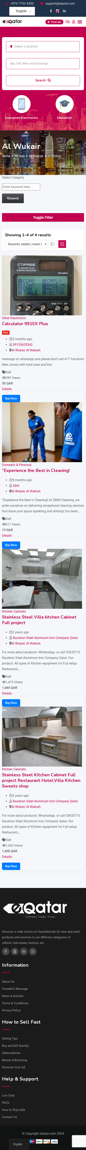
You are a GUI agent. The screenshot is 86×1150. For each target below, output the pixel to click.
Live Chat (8, 1095)
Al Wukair (18, 350)
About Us (8, 981)
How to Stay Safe (13, 1110)
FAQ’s (5, 1102)
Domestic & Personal (16, 465)
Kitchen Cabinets (14, 611)
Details (7, 389)
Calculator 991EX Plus (25, 324)
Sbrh (16, 486)
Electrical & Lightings (42, 118)
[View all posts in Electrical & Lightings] (42, 104)
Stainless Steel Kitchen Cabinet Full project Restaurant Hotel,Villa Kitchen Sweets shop (41, 780)
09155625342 (23, 345)
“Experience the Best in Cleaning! (36, 471)
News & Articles (12, 996)
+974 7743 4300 (22, 3)
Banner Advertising (14, 1060)
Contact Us (9, 1117)
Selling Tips (10, 1038)
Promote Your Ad (13, 1067)
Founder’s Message (15, 989)
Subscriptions (11, 1053)
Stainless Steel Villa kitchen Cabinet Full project (39, 620)
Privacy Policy (11, 1010)
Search (40, 80)
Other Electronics (14, 318)
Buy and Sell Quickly (15, 1046)
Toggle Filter (43, 217)
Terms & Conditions (15, 1003)
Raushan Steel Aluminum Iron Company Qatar (45, 638)
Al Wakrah (33, 350)
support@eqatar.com (60, 3)
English (21, 11)
